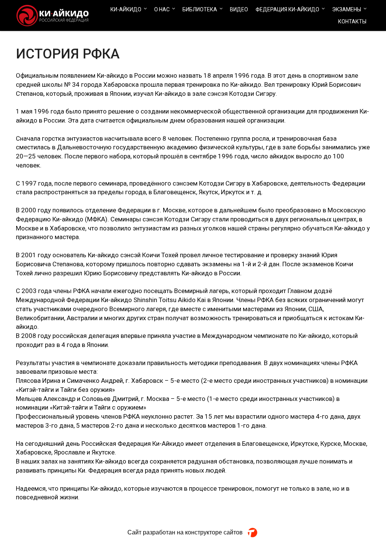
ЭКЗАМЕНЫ (346, 9)
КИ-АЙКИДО (125, 9)
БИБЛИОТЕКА (199, 9)
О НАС (162, 9)
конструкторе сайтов (214, 532)
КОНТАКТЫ (352, 21)
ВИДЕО (239, 9)
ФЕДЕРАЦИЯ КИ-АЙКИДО (287, 9)
